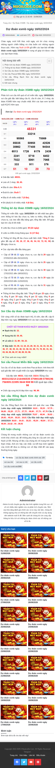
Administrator (27, 500)
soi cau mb (8, 462)
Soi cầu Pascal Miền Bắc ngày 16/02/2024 (22, 74)
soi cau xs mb (21, 462)
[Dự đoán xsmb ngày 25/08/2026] (14, 614)
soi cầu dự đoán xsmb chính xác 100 (30, 458)
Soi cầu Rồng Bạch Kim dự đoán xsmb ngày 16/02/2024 (28, 78)
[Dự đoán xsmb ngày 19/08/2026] (14, 687)
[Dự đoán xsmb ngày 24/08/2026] (41, 614)
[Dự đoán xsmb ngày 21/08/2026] (14, 663)
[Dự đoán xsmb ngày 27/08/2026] (14, 589)
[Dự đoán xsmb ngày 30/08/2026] (41, 540)
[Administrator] (27, 491)
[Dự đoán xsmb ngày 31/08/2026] (14, 540)
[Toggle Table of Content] (48, 61)
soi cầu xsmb (36, 462)
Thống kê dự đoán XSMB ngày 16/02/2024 (23, 68)
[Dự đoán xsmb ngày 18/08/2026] (41, 687)
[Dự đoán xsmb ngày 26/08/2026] (41, 589)
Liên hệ (32, 755)
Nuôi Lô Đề (24, 47)
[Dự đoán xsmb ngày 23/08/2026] (14, 638)
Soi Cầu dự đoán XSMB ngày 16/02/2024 (22, 71)
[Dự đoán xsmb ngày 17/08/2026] (14, 712)
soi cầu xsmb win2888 (12, 467)
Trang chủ (7, 23)
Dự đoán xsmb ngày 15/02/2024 (27, 112)
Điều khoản (40, 755)
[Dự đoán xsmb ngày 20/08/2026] (41, 663)
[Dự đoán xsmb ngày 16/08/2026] (41, 712)
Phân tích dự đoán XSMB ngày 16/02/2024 (23, 65)
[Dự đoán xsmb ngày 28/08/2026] (41, 565)
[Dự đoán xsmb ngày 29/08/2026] (14, 565)
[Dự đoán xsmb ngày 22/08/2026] (41, 638)
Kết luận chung (11, 83)
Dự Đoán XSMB (19, 23)
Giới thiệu (23, 755)
